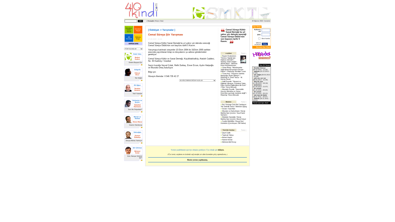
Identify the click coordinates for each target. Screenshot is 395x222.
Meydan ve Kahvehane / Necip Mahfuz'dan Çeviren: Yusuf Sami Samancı (233, 113)
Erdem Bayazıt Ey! (135, 62)
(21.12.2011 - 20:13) (260, 92)
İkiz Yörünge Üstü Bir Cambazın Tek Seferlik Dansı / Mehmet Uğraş (234, 105)
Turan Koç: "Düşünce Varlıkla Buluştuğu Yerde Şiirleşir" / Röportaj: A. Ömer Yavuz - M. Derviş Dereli (232, 76)
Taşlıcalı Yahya (227, 135)
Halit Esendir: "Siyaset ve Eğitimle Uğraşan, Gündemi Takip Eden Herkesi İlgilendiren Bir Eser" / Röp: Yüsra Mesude (233, 84)
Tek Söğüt (138, 78)
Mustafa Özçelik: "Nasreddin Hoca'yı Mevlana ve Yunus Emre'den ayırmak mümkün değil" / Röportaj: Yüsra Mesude (234, 92)
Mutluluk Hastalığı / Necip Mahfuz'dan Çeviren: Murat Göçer (233, 118)
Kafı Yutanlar (137, 93)
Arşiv (162, 21)
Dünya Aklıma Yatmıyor (134, 140)
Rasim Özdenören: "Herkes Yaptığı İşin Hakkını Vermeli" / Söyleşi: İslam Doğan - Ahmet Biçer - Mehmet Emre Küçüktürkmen (229, 60)
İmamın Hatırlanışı (135, 125)
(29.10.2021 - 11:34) (260, 68)
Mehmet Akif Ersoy (229, 142)
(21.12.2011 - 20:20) (260, 89)
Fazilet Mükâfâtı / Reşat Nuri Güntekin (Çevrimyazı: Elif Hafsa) (233, 122)
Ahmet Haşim (227, 137)
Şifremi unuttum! (257, 43)
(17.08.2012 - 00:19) (260, 82)
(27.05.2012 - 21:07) (260, 85)
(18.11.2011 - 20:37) (260, 96)
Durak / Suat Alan (228, 109)
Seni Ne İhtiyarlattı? (135, 109)
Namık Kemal (227, 140)
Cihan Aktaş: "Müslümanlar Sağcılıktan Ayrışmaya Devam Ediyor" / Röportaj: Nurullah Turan (233, 69)
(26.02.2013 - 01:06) (260, 79)
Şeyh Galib (226, 133)
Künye (157, 21)
